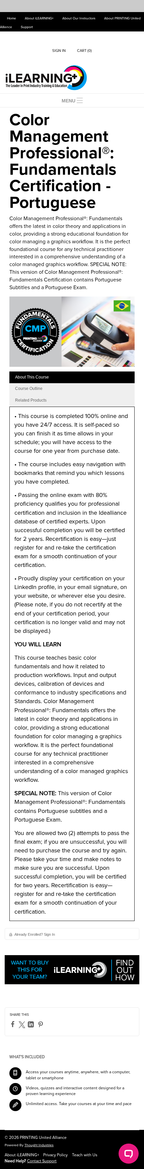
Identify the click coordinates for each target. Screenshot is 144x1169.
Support (27, 27)
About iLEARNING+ (39, 18)
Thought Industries (39, 1145)
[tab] (72, 377)
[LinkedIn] (31, 1024)
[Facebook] (13, 1024)
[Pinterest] (41, 1024)
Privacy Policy (55, 1155)
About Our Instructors (78, 18)
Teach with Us (84, 1155)
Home (11, 18)
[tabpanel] (72, 666)
